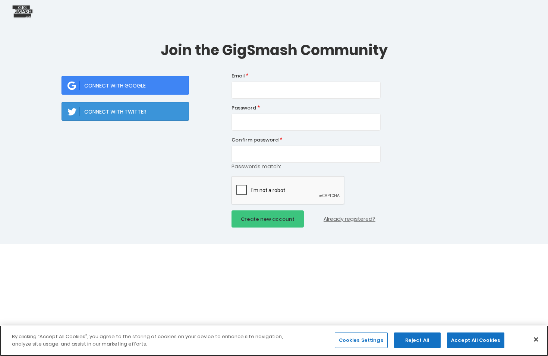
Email (238, 75)
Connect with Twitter (115, 111)
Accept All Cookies (475, 340)
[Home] (24, 11)
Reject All (417, 340)
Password (244, 107)
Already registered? (349, 219)
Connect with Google (115, 85)
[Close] (536, 339)
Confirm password (255, 139)
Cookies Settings (361, 340)
